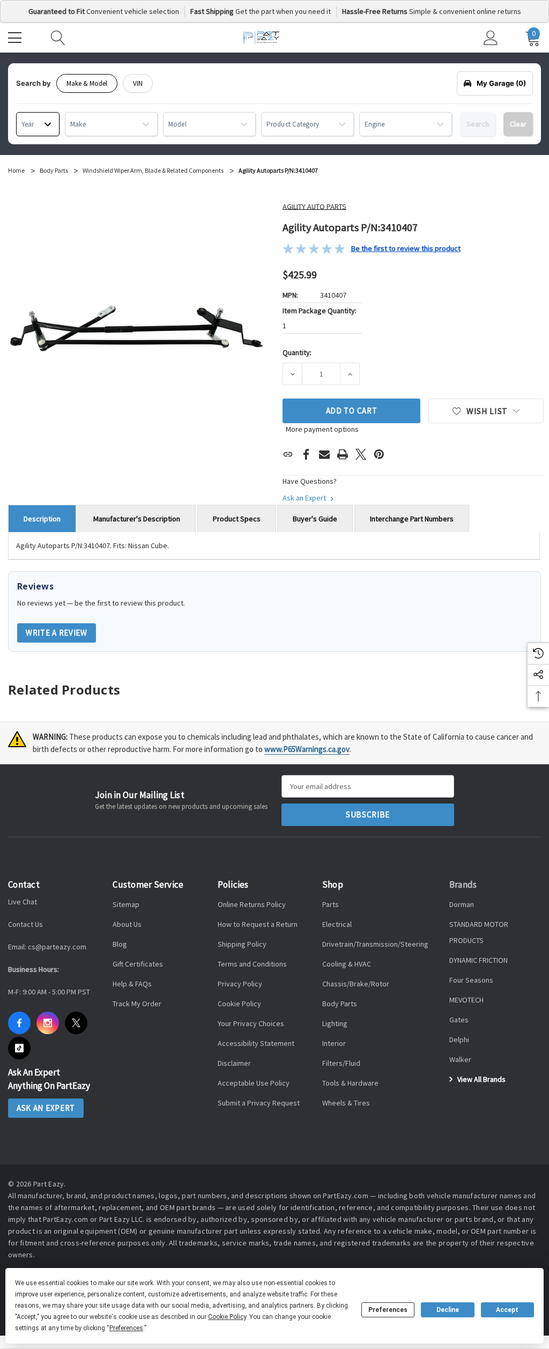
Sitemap (126, 904)
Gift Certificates (138, 964)
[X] (360, 454)
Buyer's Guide (315, 519)
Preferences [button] (126, 1328)
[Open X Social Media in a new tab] (76, 1023)
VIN (138, 83)
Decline (447, 1310)
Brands (463, 884)
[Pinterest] (379, 454)
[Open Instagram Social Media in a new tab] (47, 1023)
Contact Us (25, 924)
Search (477, 124)
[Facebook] (306, 454)
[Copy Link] (288, 454)
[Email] (324, 454)
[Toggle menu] (16, 36)
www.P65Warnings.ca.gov (307, 749)
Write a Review (56, 633)
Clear (518, 124)
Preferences (387, 1310)
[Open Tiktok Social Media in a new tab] (19, 1048)
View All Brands (481, 1079)
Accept (507, 1310)
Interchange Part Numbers (412, 519)
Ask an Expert (305, 498)
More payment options (322, 429)
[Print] (342, 454)
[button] (372, 248)
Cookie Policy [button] (227, 1317)
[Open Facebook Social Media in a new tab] (19, 1023)
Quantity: (297, 352)
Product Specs (237, 519)
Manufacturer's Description (136, 519)
